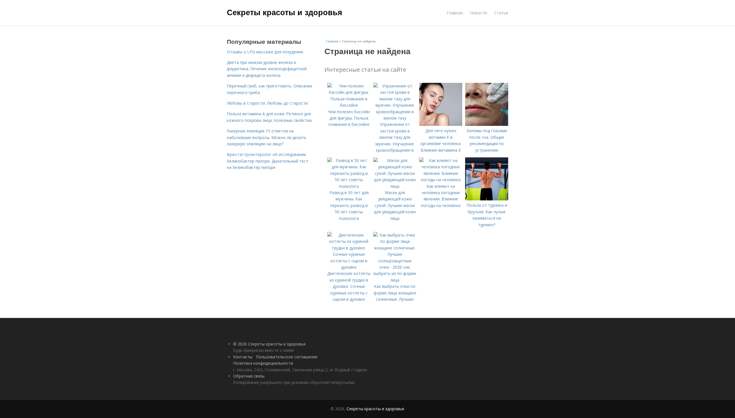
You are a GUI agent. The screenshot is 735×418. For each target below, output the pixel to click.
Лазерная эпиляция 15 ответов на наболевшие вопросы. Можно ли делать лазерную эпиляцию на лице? (266, 137)
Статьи (501, 12)
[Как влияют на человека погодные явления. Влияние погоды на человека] (440, 179)
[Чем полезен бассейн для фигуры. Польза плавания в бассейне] (348, 105)
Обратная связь (249, 376)
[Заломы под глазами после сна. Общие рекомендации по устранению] (486, 124)
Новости (478, 12)
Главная (455, 12)
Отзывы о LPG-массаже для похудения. (265, 51)
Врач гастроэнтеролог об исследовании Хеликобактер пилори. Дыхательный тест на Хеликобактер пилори (267, 161)
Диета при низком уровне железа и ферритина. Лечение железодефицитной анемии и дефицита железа (267, 69)
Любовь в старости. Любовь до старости (267, 103)
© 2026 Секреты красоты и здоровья (269, 344)
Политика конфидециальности (263, 363)
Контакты (242, 357)
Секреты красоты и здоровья (284, 12)
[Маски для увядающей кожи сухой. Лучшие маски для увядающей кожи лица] (394, 186)
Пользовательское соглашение (287, 357)
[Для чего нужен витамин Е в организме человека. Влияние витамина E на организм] (440, 124)
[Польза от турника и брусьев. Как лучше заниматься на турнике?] (486, 199)
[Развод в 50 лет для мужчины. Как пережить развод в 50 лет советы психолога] (348, 186)
